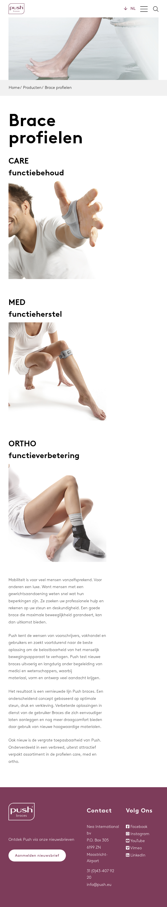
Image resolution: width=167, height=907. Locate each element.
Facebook (138, 826)
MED (16, 302)
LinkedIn (137, 855)
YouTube (137, 840)
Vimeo (136, 848)
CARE (18, 161)
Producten (32, 87)
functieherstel (35, 314)
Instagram (139, 833)
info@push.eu (99, 884)
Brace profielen (58, 87)
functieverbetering (43, 455)
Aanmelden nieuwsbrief (37, 855)
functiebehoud (36, 172)
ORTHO (22, 443)
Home (14, 87)
